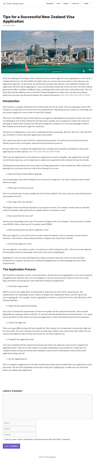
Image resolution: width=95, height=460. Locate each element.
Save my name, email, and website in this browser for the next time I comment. (37, 439)
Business (49, 3)
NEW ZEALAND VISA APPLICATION (75, 95)
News (86, 3)
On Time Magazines (13, 3)
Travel (66, 3)
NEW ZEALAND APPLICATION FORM (44, 151)
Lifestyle (75, 3)
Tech (58, 3)
